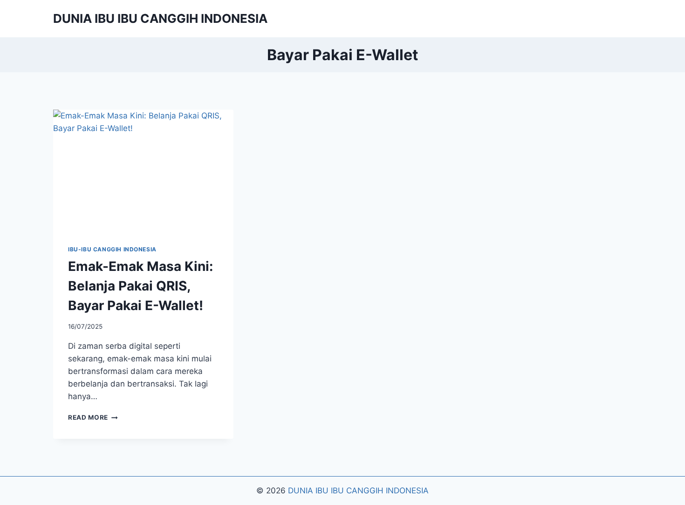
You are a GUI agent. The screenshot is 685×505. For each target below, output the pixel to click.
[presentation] (143, 170)
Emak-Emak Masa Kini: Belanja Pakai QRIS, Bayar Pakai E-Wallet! (140, 285)
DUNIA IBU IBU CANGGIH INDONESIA (358, 490)
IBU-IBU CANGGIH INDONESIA (112, 249)
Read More (93, 417)
